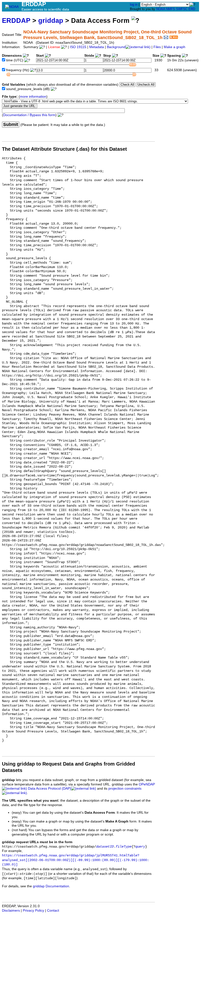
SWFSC (182, 9)
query (140, 847)
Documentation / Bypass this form (29, 115)
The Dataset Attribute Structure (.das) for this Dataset (64, 149)
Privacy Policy (33, 910)
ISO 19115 (78, 47)
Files (157, 47)
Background (116, 47)
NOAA (160, 9)
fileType (123, 847)
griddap (50, 20)
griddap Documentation (51, 886)
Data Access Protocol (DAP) (49, 788)
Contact (53, 910)
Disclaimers (11, 910)
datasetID (105, 847)
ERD (191, 9)
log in (134, 4)
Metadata (96, 47)
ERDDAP (16, 20)
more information (33, 96)
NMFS (170, 9)
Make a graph (174, 47)
